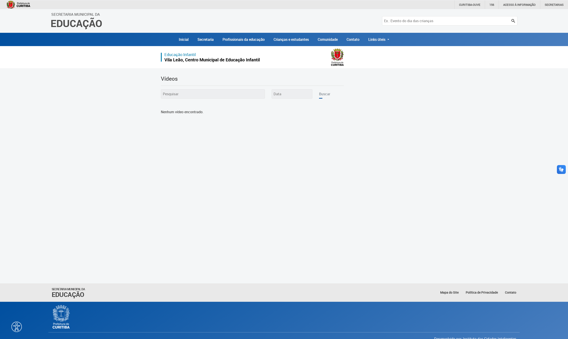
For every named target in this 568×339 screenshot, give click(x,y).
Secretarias (554, 5)
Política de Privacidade (482, 292)
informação (519, 5)
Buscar (324, 94)
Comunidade (328, 39)
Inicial (184, 39)
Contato (353, 39)
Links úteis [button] (377, 39)
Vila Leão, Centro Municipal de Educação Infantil (212, 60)
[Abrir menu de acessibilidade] (16, 326)
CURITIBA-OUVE (469, 5)
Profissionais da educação (244, 39)
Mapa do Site (449, 292)
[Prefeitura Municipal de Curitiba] (61, 317)
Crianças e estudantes (291, 39)
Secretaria (205, 39)
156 (491, 5)
